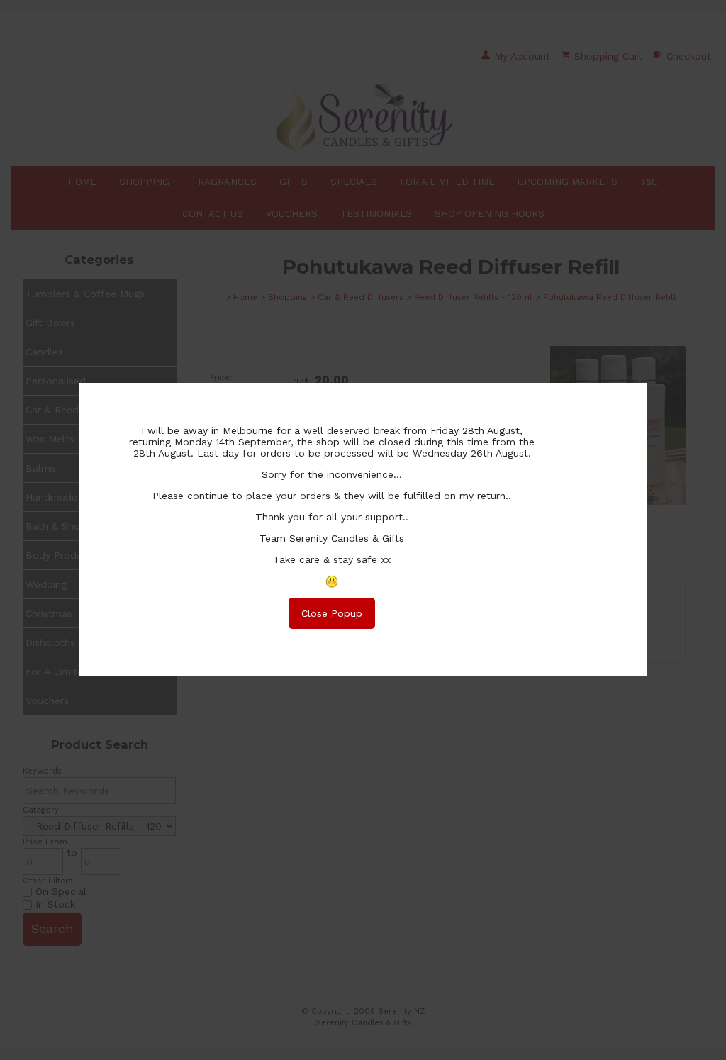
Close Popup (331, 613)
